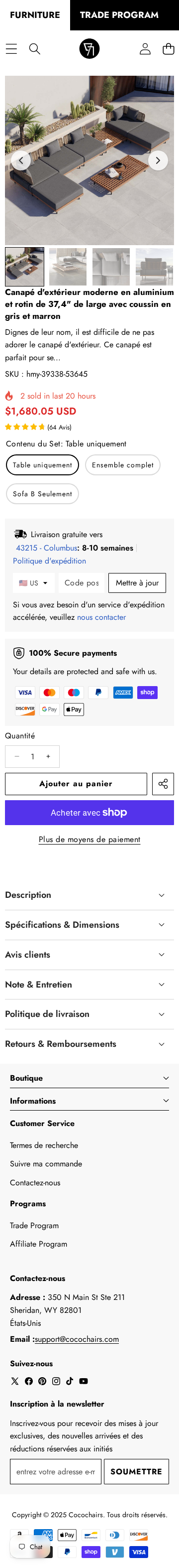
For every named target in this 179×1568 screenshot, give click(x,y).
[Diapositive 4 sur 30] (154, 266)
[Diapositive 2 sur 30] (68, 266)
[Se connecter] (145, 49)
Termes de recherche (44, 1145)
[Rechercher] (34, 49)
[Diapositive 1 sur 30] (24, 266)
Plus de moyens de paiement (90, 839)
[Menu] (11, 49)
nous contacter (101, 617)
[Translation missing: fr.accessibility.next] (158, 160)
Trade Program (34, 1225)
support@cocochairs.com (77, 1339)
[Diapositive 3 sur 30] (111, 266)
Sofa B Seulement (42, 494)
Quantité (20, 735)
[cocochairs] (89, 49)
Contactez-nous (35, 1182)
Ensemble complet (123, 465)
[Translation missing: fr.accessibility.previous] (21, 160)
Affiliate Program (38, 1244)
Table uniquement (42, 465)
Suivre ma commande (46, 1163)
